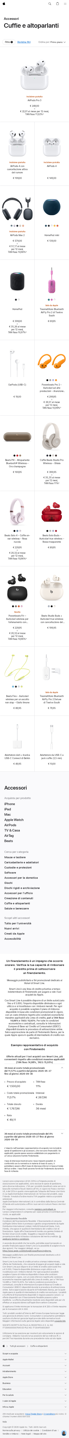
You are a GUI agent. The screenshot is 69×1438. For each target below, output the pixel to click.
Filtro (10, 43)
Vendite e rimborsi (10, 1434)
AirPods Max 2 (17, 235)
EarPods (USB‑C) (17, 384)
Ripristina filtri (24, 42)
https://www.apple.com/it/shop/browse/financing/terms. (27, 1251)
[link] (64, 1433)
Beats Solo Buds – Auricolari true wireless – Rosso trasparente (51, 538)
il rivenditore (49, 1414)
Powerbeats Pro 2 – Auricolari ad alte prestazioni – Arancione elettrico (52, 388)
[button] (50, 4)
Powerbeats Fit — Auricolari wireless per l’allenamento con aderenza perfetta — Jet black (17, 619)
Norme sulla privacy (11, 1430)
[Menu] (65, 4)
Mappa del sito (40, 1434)
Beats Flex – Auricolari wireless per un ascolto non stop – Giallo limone (17, 699)
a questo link (60, 1321)
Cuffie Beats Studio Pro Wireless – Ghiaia (52, 462)
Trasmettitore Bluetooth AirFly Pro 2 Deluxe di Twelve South (52, 699)
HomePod (17, 309)
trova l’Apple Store (33, 1414)
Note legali (26, 1434)
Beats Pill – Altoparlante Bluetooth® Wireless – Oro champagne (17, 463)
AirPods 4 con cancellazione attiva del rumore (17, 169)
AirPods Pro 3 (34, 100)
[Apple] (4, 1345)
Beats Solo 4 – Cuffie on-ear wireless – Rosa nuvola (17, 538)
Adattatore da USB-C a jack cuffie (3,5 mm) (52, 756)
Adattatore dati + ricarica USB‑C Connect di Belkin (17, 756)
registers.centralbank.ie (45, 1209)
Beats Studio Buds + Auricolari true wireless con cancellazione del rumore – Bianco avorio (51, 619)
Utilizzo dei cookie (31, 1430)
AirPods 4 (52, 166)
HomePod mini (51, 235)
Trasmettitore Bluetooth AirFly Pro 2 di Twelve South (52, 312)
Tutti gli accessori (17, 1346)
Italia (5, 1422)
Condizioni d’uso (49, 1430)
